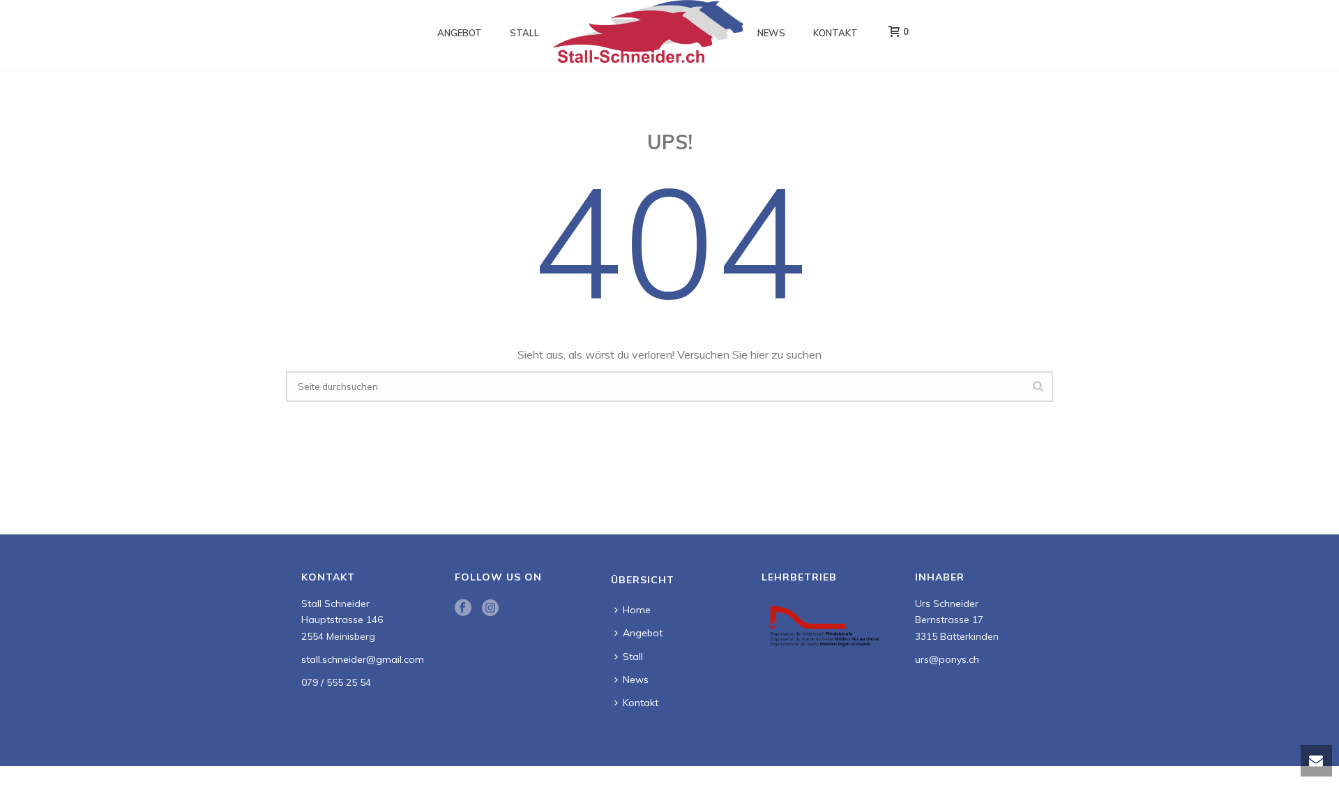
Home (637, 610)
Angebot (459, 32)
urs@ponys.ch (947, 659)
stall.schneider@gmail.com (362, 659)
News (771, 32)
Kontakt (835, 32)
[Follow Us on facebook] (463, 608)
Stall (524, 32)
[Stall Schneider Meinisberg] (648, 31)
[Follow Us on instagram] (490, 608)
